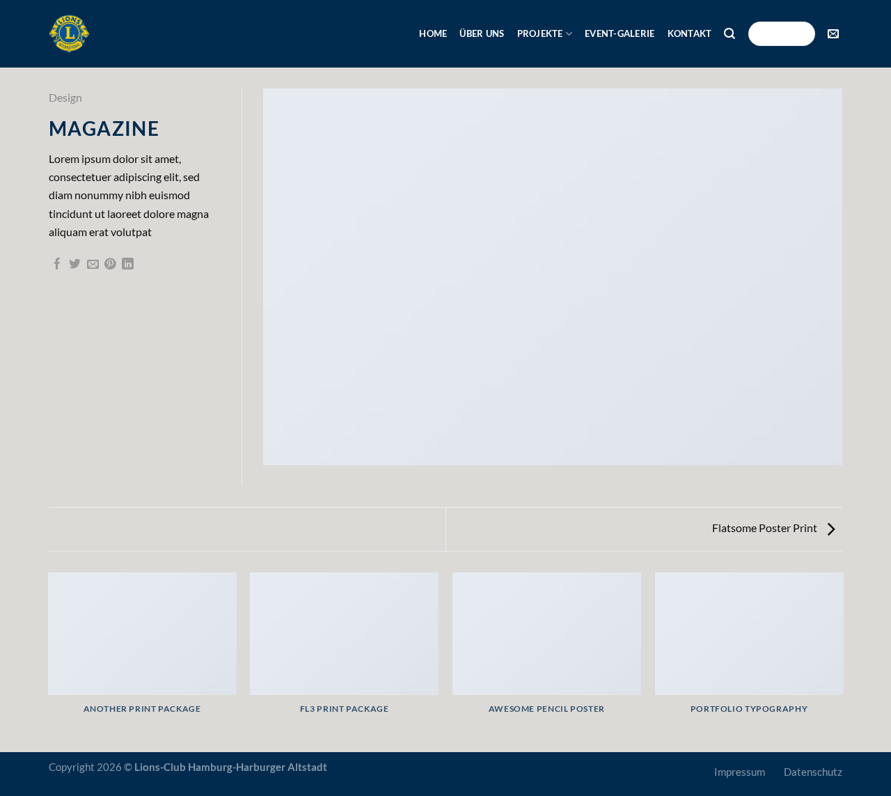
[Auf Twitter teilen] (75, 265)
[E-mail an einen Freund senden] (93, 265)
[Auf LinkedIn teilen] (128, 265)
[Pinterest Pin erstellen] (110, 265)
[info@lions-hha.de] (835, 33)
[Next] (842, 661)
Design (65, 97)
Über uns (481, 33)
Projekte (540, 33)
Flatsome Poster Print (765, 527)
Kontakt (690, 33)
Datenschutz (813, 772)
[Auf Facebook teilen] (57, 265)
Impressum (739, 772)
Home (433, 33)
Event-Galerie (619, 33)
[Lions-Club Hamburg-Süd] (69, 33)
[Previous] (48, 661)
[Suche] (729, 33)
